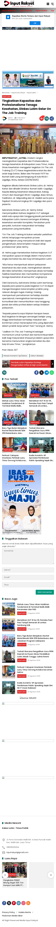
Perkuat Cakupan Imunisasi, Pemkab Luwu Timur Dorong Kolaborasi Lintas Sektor (14, 458)
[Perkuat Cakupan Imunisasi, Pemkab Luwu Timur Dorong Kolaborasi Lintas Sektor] (14, 445)
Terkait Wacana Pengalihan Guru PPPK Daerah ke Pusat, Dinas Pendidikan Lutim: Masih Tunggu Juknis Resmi (40, 431)
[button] (52, 3)
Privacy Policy (8, 912)
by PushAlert (49, 28)
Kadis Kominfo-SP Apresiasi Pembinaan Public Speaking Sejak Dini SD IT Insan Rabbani (41, 458)
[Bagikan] (51, 118)
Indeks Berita (24, 912)
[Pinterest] (14, 903)
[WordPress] (19, 903)
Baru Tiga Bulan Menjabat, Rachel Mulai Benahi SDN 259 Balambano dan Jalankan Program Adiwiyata (14, 431)
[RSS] (28, 903)
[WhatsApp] (51, 372)
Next (22, 23)
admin (10, 118)
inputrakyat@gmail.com (18, 852)
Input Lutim (7, 96)
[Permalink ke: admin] (5, 118)
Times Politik (22, 828)
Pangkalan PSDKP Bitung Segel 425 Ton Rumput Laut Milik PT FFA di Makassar (13, 883)
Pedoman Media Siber (12, 915)
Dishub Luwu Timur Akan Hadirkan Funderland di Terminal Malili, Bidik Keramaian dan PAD (13, 403)
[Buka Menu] (47, 3)
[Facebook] (36, 372)
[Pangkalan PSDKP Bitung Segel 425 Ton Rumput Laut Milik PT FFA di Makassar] (14, 870)
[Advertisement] (28, 49)
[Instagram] (23, 903)
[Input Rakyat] (23, 3)
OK (35, 23)
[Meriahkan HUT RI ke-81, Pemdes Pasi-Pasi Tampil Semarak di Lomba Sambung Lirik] (41, 390)
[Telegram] (46, 372)
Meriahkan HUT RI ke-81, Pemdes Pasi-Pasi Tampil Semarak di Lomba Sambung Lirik (41, 403)
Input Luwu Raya (10, 875)
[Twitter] (41, 372)
